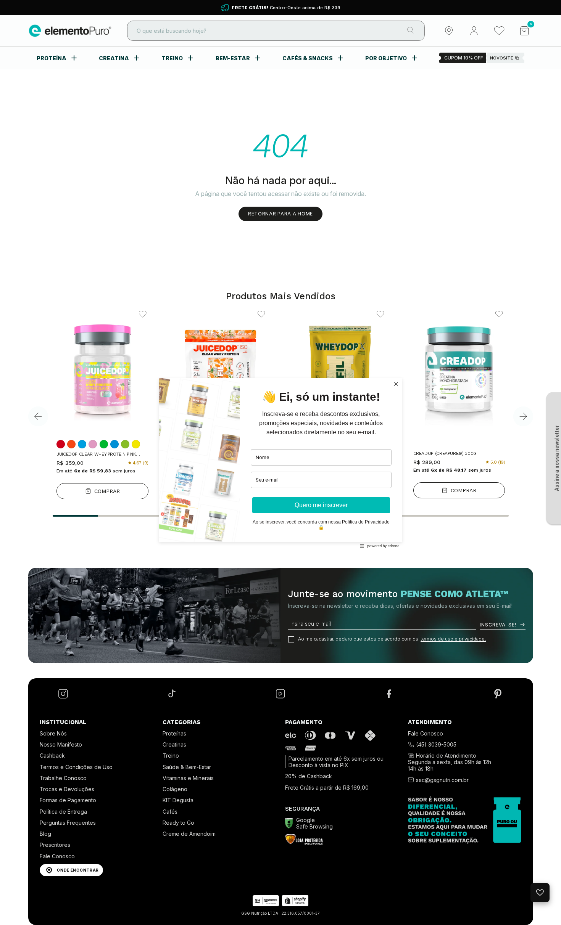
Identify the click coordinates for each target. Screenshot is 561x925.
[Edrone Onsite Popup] (280, 462)
